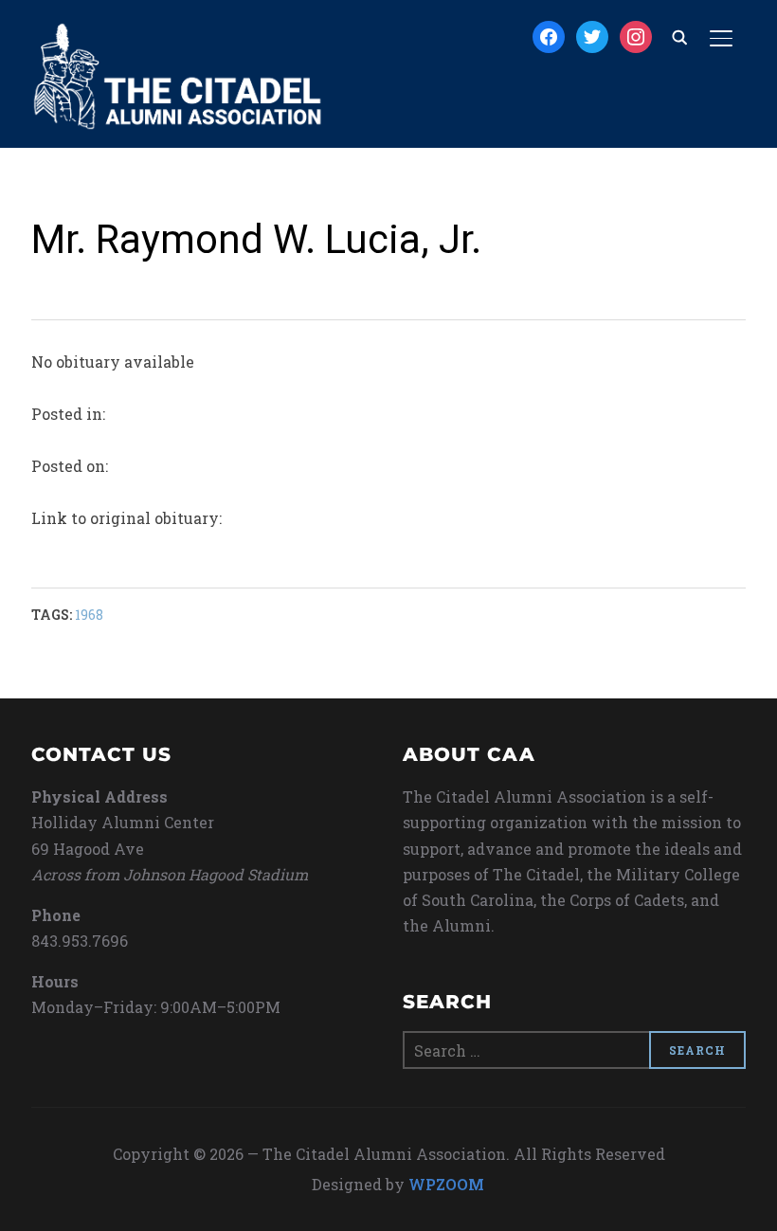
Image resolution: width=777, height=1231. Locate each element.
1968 (89, 615)
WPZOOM (446, 1184)
